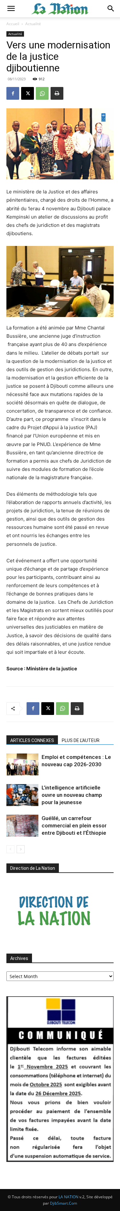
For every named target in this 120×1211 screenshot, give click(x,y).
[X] (27, 93)
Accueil (12, 23)
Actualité (33, 23)
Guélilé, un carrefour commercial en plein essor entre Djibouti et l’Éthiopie (74, 825)
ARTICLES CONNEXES (32, 740)
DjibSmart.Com (63, 1203)
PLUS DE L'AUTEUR (81, 740)
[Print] (57, 93)
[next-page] (21, 849)
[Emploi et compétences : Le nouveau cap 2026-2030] (22, 764)
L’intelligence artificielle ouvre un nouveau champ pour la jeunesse (72, 794)
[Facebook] (12, 93)
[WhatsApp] (42, 93)
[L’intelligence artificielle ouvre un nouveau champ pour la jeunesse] (22, 795)
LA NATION (68, 1197)
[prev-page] (10, 849)
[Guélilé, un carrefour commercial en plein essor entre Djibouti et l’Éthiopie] (22, 826)
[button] (11, 8)
